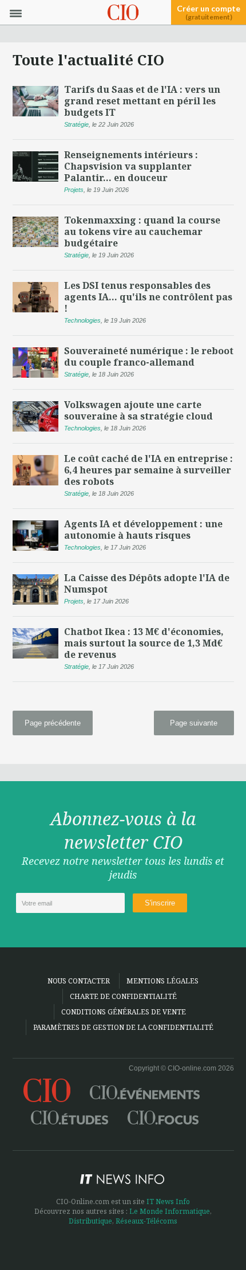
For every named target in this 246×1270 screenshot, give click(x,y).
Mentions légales (162, 981)
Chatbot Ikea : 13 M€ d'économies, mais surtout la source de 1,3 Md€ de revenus (144, 643)
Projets (74, 189)
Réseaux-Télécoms (146, 1221)
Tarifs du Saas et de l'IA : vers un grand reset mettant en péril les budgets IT (142, 101)
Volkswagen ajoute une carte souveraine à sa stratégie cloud (138, 410)
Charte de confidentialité (123, 996)
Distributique (90, 1221)
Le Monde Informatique (169, 1211)
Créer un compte (208, 12)
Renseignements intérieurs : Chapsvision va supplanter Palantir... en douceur (131, 166)
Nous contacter (78, 981)
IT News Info (168, 1201)
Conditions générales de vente (123, 1012)
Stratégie (76, 124)
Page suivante (193, 723)
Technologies (82, 320)
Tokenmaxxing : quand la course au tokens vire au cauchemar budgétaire (142, 231)
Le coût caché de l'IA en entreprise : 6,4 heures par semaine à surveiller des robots (148, 470)
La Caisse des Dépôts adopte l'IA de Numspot (146, 583)
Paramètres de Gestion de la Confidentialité (123, 1027)
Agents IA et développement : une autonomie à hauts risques (143, 530)
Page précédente (53, 723)
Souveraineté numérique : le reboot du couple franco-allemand (148, 356)
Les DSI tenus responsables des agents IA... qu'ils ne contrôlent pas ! (148, 297)
